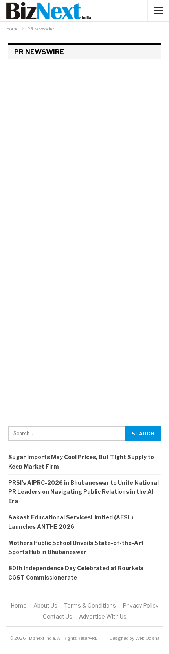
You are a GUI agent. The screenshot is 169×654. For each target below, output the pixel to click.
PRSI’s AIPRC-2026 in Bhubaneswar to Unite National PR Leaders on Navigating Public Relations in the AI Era (83, 492)
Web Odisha (147, 638)
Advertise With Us (103, 616)
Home (19, 605)
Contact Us (57, 616)
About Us (45, 605)
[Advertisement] (84, 154)
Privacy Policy (140, 605)
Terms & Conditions (90, 605)
